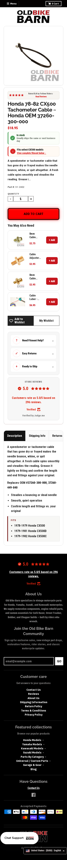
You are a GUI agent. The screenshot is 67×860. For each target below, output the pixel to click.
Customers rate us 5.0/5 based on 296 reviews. (33, 400)
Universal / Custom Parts (32, 761)
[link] (17, 240)
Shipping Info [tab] (37, 436)
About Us (33, 698)
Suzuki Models (32, 752)
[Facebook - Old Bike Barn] (33, 795)
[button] (19, 838)
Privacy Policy (33, 714)
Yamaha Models (32, 744)
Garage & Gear (32, 765)
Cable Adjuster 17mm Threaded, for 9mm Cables (35, 256)
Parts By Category (32, 756)
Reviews (33, 694)
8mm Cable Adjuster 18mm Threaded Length (35, 235)
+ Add (52, 240)
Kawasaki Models (32, 748)
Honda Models (32, 740)
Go (59, 661)
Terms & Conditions (33, 710)
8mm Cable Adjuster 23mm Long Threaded (35, 276)
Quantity (13, 193)
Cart (55, 3)
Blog (33, 769)
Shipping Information (33, 702)
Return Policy (33, 706)
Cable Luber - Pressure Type (34, 297)
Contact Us (33, 689)
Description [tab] (14, 436)
